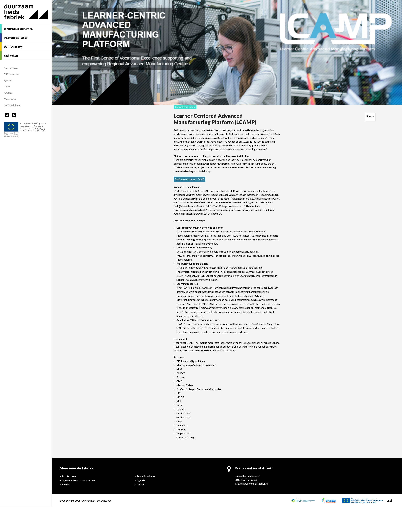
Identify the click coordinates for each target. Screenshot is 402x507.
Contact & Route (12, 105)
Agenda (7, 80)
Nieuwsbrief (10, 98)
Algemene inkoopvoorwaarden (78, 480)
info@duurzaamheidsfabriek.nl (251, 483)
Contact (141, 484)
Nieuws (7, 86)
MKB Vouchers (11, 74)
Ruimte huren (11, 67)
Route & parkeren (146, 476)
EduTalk (8, 92)
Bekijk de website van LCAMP (189, 179)
